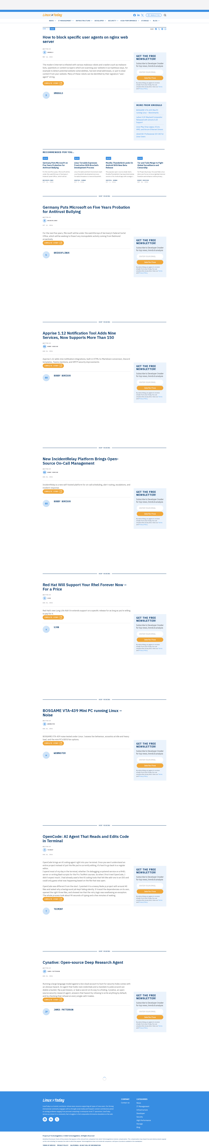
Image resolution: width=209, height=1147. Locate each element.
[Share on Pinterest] (162, 29)
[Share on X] (159, 29)
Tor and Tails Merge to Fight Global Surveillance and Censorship (150, 165)
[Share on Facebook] (156, 29)
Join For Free (150, 78)
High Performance (129, 21)
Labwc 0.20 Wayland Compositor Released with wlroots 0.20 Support (149, 119)
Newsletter (155, 15)
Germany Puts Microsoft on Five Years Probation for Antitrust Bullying (55, 165)
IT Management (64, 21)
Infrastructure (83, 21)
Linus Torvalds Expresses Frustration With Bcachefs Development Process (86, 165)
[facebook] (134, 15)
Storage (145, 21)
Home (44, 29)
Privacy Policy (143, 89)
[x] (142, 15)
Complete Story (51, 83)
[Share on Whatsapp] (165, 29)
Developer (99, 21)
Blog (155, 21)
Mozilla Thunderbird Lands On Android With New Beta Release (119, 165)
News (51, 21)
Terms (160, 87)
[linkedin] (138, 15)
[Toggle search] (165, 15)
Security (112, 21)
